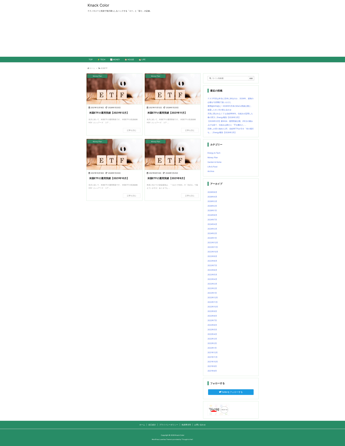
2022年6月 (212, 325)
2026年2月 (212, 206)
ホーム (92, 68)
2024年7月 (212, 219)
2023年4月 (212, 279)
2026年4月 (212, 197)
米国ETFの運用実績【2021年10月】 (109, 178)
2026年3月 (212, 201)
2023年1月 (212, 293)
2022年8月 (212, 316)
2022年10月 (213, 306)
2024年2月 (212, 233)
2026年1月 (212, 210)
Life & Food (212, 166)
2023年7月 (212, 265)
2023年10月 (213, 251)
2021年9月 (212, 366)
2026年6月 (212, 192)
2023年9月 (212, 256)
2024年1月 (212, 238)
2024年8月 (212, 215)
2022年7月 (212, 320)
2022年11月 (213, 302)
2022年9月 (212, 311)
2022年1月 (212, 348)
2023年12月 (213, 242)
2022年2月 (212, 343)
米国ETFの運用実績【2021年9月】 (166, 178)
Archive (211, 171)
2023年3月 (212, 284)
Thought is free (187, 439)
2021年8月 (212, 371)
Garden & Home (214, 162)
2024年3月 (212, 229)
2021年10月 (213, 361)
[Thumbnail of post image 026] (173, 154)
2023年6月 (212, 270)
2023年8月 (212, 261)
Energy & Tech (214, 153)
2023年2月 (212, 288)
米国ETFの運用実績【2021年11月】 (167, 112)
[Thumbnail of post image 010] (114, 89)
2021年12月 (213, 352)
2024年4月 (212, 224)
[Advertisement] (172, 36)
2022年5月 (212, 329)
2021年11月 (213, 357)
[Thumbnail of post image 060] (173, 89)
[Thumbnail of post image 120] (114, 154)
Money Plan (213, 157)
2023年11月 (213, 247)
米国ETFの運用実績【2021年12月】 (109, 112)
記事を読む (131, 130)
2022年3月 (212, 339)
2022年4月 (212, 334)
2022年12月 (213, 297)
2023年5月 (212, 274)
